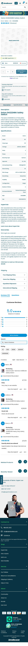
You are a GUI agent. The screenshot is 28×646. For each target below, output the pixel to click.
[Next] (26, 105)
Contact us (7, 535)
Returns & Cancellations (8, 576)
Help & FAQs (4, 583)
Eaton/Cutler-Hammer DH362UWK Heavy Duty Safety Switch (15, 431)
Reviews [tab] (5, 295)
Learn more (7, 99)
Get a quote (7, 89)
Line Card (4, 605)
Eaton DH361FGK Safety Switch (15, 401)
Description (7, 105)
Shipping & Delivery (7, 579)
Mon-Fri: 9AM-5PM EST (8, 486)
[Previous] (20, 461)
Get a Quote (4, 554)
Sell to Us (3, 557)
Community (4, 594)
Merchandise (5, 561)
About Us (3, 598)
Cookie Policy (23, 631)
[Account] (20, 3)
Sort (13, 360)
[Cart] (23, 3)
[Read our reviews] (14, 625)
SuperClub (4, 550)
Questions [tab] (15, 295)
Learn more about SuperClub (10, 226)
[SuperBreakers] (6, 3)
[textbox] (14, 342)
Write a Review (16, 335)
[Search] (25, 7)
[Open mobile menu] (26, 3)
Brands (3, 601)
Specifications (18, 105)
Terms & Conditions (4, 631)
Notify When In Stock (22, 71)
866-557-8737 (5, 489)
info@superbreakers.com (9, 492)
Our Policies (4, 572)
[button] (9, 23)
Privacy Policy (14, 631)
